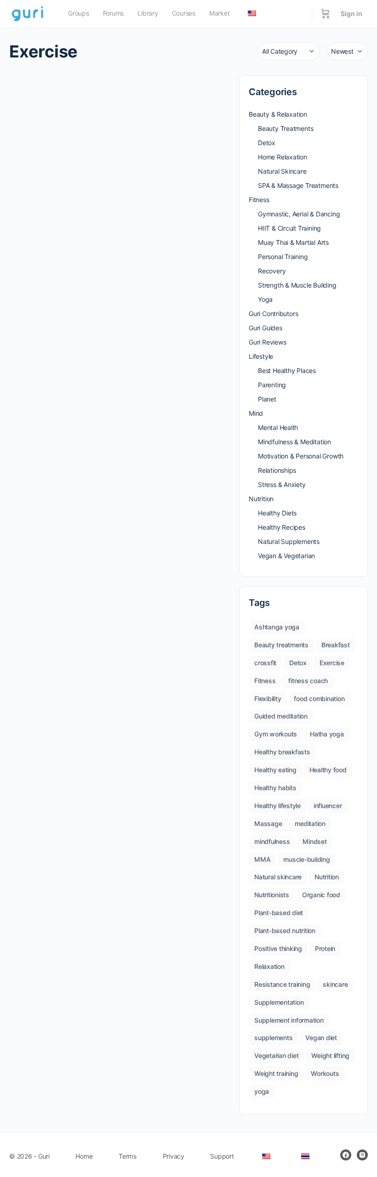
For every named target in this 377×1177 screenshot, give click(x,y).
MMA (262, 859)
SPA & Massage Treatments (298, 185)
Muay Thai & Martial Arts (293, 242)
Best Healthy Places (287, 370)
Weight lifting (330, 1055)
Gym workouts (275, 734)
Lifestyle (261, 356)
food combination (319, 698)
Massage (268, 823)
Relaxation (269, 966)
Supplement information (289, 1020)
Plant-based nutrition (284, 930)
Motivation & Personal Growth (300, 456)
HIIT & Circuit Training (289, 228)
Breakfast (335, 645)
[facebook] (345, 1154)
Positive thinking (278, 948)
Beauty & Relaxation (278, 114)
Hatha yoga (327, 734)
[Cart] (325, 14)
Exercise (332, 663)
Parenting (272, 385)
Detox (266, 143)
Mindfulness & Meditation (294, 442)
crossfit (265, 663)
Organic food (321, 895)
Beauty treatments (281, 645)
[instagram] (362, 1154)
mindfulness (272, 841)
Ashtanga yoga (276, 627)
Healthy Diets (277, 513)
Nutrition (261, 499)
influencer (328, 805)
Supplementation (278, 1002)
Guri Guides (265, 328)
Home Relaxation (282, 157)
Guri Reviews (267, 342)
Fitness (259, 200)
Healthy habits (275, 788)
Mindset (314, 841)
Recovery (272, 271)
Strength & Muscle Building (297, 285)
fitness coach (308, 681)
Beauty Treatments (285, 128)
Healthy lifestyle (277, 805)
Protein (325, 948)
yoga (261, 1091)
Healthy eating (275, 770)
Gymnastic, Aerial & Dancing (299, 214)
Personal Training (283, 256)
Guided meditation (281, 716)
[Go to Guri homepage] (28, 13)
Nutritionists (271, 895)
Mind (256, 413)
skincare (335, 984)
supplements (273, 1037)
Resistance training (282, 984)
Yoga (265, 299)
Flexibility (267, 698)
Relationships (277, 470)
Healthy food (328, 770)
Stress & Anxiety (282, 484)
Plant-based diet (278, 913)
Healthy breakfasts (282, 752)
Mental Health (278, 427)
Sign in (351, 13)
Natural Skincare (282, 171)
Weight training (276, 1073)
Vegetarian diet (276, 1055)
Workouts (325, 1073)
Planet (267, 399)
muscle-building (306, 859)
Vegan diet (321, 1037)
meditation (310, 823)
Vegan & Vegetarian (286, 556)
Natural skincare (278, 877)
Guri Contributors (273, 313)
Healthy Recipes (281, 527)
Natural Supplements (289, 541)
